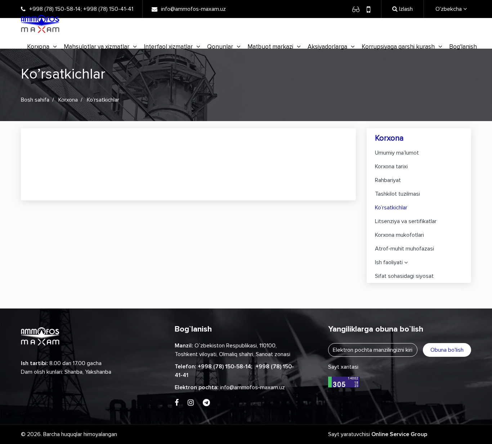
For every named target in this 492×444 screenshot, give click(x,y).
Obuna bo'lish (447, 350)
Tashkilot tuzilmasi (397, 193)
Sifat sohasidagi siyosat (404, 276)
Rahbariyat (388, 180)
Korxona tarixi (391, 166)
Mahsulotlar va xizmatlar (96, 46)
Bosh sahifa (35, 99)
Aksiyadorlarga (327, 46)
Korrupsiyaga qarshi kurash (398, 46)
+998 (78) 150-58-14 (55, 9)
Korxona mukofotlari (399, 235)
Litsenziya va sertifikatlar (406, 221)
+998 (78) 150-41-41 (108, 9)
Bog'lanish (463, 46)
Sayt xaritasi (343, 366)
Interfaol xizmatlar (168, 46)
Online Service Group (399, 434)
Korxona (38, 46)
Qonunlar (220, 46)
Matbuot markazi (270, 46)
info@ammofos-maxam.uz (193, 9)
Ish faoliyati (389, 262)
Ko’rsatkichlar (391, 207)
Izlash (405, 9)
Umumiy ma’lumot (397, 152)
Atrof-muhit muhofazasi (404, 248)
